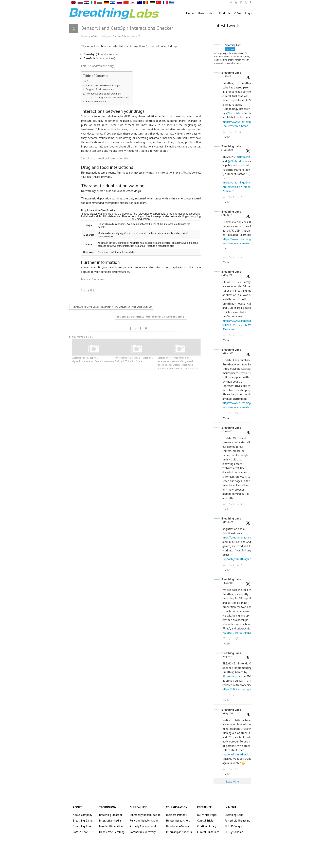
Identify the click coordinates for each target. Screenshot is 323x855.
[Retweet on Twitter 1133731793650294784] (231, 769)
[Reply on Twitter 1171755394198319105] (225, 638)
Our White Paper (207, 815)
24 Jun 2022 (227, 149)
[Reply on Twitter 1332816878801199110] (225, 413)
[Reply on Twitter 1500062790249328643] (225, 257)
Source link (88, 290)
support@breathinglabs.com (240, 559)
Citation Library (206, 826)
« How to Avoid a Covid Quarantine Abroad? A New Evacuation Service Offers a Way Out (111, 306)
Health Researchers (178, 820)
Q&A (237, 13)
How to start (206, 13)
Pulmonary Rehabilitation (145, 815)
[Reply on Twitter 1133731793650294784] (225, 769)
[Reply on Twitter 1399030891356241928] (225, 335)
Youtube (246, 2)
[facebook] (231, 2)
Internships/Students (179, 832)
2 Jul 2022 (226, 76)
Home (190, 13)
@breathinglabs (247, 157)
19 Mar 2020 (227, 522)
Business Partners (177, 815)
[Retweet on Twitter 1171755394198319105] (231, 638)
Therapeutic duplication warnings (103, 93)
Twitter (135, 328)
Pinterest (145, 328)
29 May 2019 (227, 713)
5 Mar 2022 (226, 215)
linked (251, 2)
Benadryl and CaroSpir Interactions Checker (127, 28)
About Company (82, 815)
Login (248, 13)
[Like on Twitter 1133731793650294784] (237, 769)
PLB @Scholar (234, 832)
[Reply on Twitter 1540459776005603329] (225, 197)
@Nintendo (235, 161)
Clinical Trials (205, 820)
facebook (130, 328)
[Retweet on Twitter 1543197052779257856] (231, 132)
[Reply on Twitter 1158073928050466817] (225, 695)
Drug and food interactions (99, 89)
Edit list (98, 66)
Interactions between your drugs (102, 85)
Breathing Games (83, 820)
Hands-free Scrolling (111, 832)
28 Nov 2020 (227, 353)
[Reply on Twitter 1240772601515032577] (225, 565)
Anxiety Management (143, 826)
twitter (236, 2)
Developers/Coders (177, 826)
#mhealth (228, 191)
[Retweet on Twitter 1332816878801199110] (231, 413)
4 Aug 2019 (226, 656)
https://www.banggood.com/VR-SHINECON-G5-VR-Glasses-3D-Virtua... (242, 325)
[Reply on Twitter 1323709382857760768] (225, 504)
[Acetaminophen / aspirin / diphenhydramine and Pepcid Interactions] (93, 349)
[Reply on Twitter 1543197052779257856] (225, 132)
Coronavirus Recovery (143, 832)
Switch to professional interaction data (105, 158)
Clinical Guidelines (208, 832)
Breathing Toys (82, 826)
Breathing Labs (231, 73)
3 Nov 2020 (226, 431)
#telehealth (248, 187)
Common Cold (119, 36)
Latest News (80, 832)
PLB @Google (233, 826)
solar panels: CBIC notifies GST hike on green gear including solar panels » (151, 316)
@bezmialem (234, 113)
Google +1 (140, 328)
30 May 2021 (227, 275)
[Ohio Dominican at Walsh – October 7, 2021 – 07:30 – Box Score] (136, 349)
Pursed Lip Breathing (237, 820)
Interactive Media (110, 820)
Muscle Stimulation (111, 826)
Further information (95, 101)
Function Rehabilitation (144, 820)
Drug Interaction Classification (113, 97)
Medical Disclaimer (92, 279)
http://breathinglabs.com (237, 537)
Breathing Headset (110, 815)
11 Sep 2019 (227, 582)
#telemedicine (231, 187)
